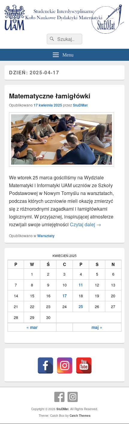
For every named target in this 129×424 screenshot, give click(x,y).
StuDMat (80, 105)
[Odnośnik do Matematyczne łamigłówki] (61, 169)
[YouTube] (84, 365)
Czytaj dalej (85, 224)
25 (81, 306)
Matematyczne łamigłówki (49, 96)
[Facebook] (45, 365)
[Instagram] (64, 365)
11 (81, 285)
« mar (32, 327)
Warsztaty (46, 235)
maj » (97, 327)
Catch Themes (80, 415)
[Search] (51, 39)
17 (64, 296)
